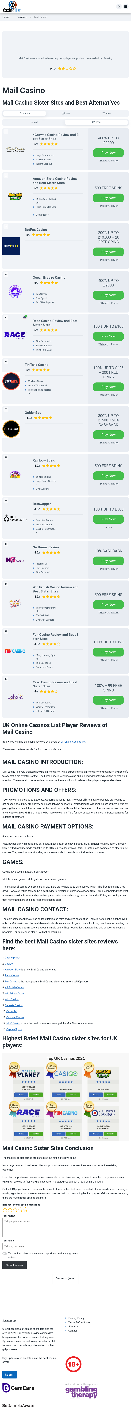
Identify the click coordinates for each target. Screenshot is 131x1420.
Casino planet (12, 957)
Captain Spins (14, 1029)
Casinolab (11, 1011)
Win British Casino (15, 993)
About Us (73, 1326)
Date (68, 113)
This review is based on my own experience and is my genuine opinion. (43, 1255)
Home (5, 17)
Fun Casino (11, 981)
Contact (72, 1330)
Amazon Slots (13, 969)
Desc (98, 122)
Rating (26, 113)
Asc (36, 122)
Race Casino (12, 975)
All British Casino (14, 987)
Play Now (108, 153)
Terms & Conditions (79, 1322)
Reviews (22, 17)
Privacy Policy (76, 1318)
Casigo (9, 963)
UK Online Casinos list (73, 741)
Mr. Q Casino (13, 1023)
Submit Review (14, 1265)
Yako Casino (12, 999)
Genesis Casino (14, 1005)
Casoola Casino (15, 1017)
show (71, 1278)
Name (109, 113)
